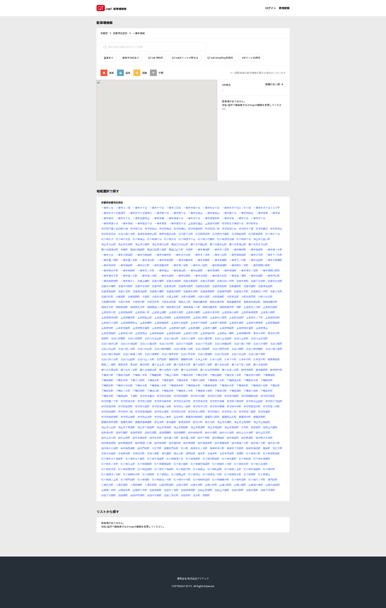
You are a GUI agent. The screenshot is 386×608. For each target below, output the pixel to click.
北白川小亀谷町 (148, 343)
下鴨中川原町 (198, 380)
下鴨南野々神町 (203, 390)
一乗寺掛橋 (158, 218)
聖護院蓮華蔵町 (143, 422)
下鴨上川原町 (171, 375)
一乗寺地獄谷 (246, 213)
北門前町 (161, 359)
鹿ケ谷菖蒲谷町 (109, 249)
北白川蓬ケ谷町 (126, 233)
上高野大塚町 (176, 312)
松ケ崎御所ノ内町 (222, 463)
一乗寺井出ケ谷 (211, 207)
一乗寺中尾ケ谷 (191, 207)
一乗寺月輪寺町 (162, 254)
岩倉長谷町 (170, 286)
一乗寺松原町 (183, 275)
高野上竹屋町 (270, 427)
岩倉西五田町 (202, 286)
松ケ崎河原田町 (211, 458)
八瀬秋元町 (107, 484)
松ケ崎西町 (148, 474)
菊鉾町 (105, 338)
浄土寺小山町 (108, 427)
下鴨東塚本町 (210, 385)
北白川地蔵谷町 (223, 343)
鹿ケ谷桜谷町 (222, 364)
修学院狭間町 (108, 411)
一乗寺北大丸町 (182, 254)
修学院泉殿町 (181, 395)
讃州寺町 (145, 364)
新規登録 (284, 8)
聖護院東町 (127, 422)
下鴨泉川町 (107, 375)
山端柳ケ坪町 (140, 490)
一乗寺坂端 (262, 213)
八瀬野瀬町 (136, 484)
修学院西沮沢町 (252, 406)
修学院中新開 (217, 406)
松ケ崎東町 (250, 474)
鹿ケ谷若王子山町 (258, 244)
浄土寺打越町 (142, 244)
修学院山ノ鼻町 (162, 416)
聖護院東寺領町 (109, 422)
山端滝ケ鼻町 (255, 484)
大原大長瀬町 (188, 296)
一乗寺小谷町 (219, 254)
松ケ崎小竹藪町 (206, 239)
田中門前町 (144, 448)
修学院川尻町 (145, 401)
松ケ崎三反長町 (259, 463)
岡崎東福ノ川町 (191, 307)
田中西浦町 (247, 437)
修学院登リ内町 (271, 406)
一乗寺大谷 (107, 254)
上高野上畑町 (159, 312)
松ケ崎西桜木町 (131, 474)
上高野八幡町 (210, 328)
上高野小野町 (268, 312)
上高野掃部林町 (182, 317)
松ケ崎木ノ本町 (109, 463)
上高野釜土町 (145, 317)
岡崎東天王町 (173, 307)
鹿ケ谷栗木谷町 (182, 364)
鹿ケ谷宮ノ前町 (230, 369)
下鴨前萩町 (107, 390)
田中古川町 (274, 443)
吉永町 (196, 495)
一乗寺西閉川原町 (260, 265)
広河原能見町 (239, 233)
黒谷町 (134, 364)
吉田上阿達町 (205, 490)
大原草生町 (233, 296)
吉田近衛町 (252, 490)
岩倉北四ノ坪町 (225, 280)
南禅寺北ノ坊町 (199, 448)
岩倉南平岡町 (224, 291)
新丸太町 (210, 422)
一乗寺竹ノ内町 (237, 260)
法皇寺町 (212, 453)
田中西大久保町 (264, 437)
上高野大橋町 (193, 312)
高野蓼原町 (136, 432)
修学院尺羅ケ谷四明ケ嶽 (114, 228)
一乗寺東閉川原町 (270, 270)
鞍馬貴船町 (274, 359)
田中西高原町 (108, 443)
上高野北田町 (236, 317)
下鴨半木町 (141, 385)
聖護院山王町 (229, 416)
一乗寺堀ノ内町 (148, 275)
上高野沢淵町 (212, 223)
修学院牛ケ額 (246, 228)
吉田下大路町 (108, 495)
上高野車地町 (272, 317)
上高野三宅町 (190, 333)
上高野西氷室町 (141, 328)
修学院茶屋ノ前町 (161, 406)
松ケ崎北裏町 (229, 458)
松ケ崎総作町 (183, 469)
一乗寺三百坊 (173, 207)
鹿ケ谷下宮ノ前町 (241, 364)
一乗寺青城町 (202, 249)
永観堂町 (120, 296)
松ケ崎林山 (194, 474)
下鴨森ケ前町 (251, 390)
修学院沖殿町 (231, 395)
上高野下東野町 (218, 322)
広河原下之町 (186, 233)
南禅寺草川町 (217, 448)
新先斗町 (198, 422)
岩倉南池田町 (140, 291)
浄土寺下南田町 (146, 427)
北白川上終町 (241, 338)
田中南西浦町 (128, 448)
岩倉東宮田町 (108, 291)
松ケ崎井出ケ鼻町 (135, 458)
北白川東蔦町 (152, 354)
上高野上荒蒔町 (162, 317)
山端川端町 (240, 484)
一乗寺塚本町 (108, 265)
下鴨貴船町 (269, 375)
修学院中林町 (234, 406)
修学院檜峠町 (195, 228)
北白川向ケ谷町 (109, 359)
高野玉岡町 (151, 432)
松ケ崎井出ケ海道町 (112, 458)
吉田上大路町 (222, 490)
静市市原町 (247, 369)
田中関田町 (218, 437)
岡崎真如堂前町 (252, 301)
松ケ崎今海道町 (155, 458)
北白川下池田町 (184, 343)
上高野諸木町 (207, 333)
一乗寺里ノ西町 (109, 260)
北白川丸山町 (239, 354)
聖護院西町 (259, 416)
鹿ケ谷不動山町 (199, 244)
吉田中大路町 (154, 495)
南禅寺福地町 (253, 448)
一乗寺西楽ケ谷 (109, 223)
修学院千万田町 (273, 401)
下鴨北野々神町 (252, 375)
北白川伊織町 (118, 338)
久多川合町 (216, 359)
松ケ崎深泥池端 (225, 239)
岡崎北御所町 (217, 301)
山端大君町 (182, 484)
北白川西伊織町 (162, 348)
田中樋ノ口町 (258, 443)
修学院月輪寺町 (162, 401)
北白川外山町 (108, 348)
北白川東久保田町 (111, 354)
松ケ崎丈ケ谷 (272, 233)
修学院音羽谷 (108, 233)
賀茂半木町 (274, 333)
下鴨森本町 (267, 390)
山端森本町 (124, 490)
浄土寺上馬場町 (242, 422)
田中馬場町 (189, 443)
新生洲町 (159, 422)
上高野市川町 (108, 312)
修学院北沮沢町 (182, 401)
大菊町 (146, 296)
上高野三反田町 (179, 322)
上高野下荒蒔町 (199, 322)
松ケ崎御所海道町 (200, 463)
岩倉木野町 (242, 280)
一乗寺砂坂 (228, 218)
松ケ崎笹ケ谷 (243, 239)
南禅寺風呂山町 (167, 233)
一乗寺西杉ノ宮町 (238, 265)
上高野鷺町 (146, 322)
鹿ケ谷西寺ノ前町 (169, 369)
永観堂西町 (134, 296)
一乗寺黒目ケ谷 (177, 223)
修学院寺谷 (252, 223)
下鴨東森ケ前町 (259, 385)
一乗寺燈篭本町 (211, 218)
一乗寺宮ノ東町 (237, 275)
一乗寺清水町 (147, 260)
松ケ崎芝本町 (108, 469)
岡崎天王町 (107, 307)
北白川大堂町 (260, 343)
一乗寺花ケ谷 (258, 218)
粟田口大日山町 (179, 244)
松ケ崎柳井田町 (201, 479)
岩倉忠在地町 (275, 280)
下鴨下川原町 (137, 380)
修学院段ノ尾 (212, 228)
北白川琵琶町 (205, 354)
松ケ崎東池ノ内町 (212, 474)
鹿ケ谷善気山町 (218, 244)
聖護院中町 (245, 416)
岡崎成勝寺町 (270, 301)
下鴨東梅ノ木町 (158, 385)
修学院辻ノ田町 (182, 406)
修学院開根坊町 (249, 395)
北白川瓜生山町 (153, 338)
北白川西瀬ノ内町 (183, 348)
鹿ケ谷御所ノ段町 (202, 364)
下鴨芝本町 (122, 380)
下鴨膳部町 (156, 375)
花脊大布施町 (108, 453)
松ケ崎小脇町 (181, 463)
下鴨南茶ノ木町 (184, 390)
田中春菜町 (175, 443)
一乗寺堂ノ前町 (179, 265)
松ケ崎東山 (264, 474)
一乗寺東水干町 (109, 275)
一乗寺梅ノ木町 (273, 249)
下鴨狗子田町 (123, 375)
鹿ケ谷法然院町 (189, 369)
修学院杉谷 (136, 228)
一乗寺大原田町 (124, 254)
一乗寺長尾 (127, 223)
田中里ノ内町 (171, 437)
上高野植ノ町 (142, 312)
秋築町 (124, 249)
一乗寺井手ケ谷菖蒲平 (113, 213)
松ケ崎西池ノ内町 (111, 474)
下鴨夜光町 (107, 395)
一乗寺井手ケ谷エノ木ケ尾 (236, 207)
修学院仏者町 (161, 411)
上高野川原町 (200, 317)
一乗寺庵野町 (239, 249)
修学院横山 (180, 228)
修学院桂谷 (151, 228)
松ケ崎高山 (199, 469)
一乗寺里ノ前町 (129, 260)
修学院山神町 (128, 416)
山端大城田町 (272, 484)
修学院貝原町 (268, 395)
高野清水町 (107, 432)
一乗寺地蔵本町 (184, 260)
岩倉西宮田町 (219, 286)
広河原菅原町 (255, 233)
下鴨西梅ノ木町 (215, 380)
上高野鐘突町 (128, 317)
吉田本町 (186, 495)
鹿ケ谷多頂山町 (237, 244)
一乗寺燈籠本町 (160, 265)
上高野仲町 (107, 328)
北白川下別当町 (203, 343)
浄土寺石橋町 (224, 422)
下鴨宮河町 (221, 390)
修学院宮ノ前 (229, 411)
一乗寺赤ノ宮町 (220, 249)
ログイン (270, 8)
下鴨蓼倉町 (168, 380)
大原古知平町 (248, 296)
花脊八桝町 (153, 453)
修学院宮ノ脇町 (247, 411)
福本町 (201, 453)
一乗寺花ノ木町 (146, 270)
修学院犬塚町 (198, 395)
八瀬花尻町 (151, 484)
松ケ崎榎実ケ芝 (174, 458)
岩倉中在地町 (142, 286)
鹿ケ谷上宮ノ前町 (161, 364)
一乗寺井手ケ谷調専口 (140, 213)
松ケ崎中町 (269, 469)
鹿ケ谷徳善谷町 (148, 369)
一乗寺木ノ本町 (201, 254)
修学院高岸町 (108, 406)
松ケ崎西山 (163, 474)
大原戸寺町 (124, 301)
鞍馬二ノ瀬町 (108, 364)
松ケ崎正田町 (145, 469)
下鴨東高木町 (193, 385)
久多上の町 (201, 359)
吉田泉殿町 (156, 490)
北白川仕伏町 (166, 343)
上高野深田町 (108, 333)
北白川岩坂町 (135, 338)
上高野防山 (141, 333)
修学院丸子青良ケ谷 (233, 223)
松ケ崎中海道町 (252, 469)
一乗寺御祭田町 (237, 254)
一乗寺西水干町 (109, 270)
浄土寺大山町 (108, 244)
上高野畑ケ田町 (177, 328)
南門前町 (272, 479)
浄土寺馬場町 (198, 427)
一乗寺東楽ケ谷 (174, 218)
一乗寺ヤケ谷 (157, 207)
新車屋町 (171, 422)
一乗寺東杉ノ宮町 (248, 270)
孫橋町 (240, 453)
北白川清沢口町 (109, 343)
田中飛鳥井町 (195, 432)
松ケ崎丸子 (107, 239)
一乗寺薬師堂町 (109, 280)
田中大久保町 (227, 432)
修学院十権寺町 (235, 401)
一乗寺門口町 (272, 275)
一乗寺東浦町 (229, 270)
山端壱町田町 (166, 484)
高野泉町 (256, 427)
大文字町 (157, 448)
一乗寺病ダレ (128, 280)
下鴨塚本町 (182, 380)
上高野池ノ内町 (252, 307)
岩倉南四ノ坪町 (259, 291)
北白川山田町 (128, 359)
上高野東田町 (227, 328)
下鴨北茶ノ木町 (232, 375)
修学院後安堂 (200, 401)
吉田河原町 (238, 490)
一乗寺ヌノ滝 (123, 207)
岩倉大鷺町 (158, 280)
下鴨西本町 (107, 385)
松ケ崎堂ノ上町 (232, 469)
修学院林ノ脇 (125, 411)
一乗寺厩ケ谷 (229, 213)
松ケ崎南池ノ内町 (161, 479)
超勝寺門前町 (171, 448)
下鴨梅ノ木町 (140, 375)
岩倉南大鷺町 (157, 291)
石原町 (189, 249)
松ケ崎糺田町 (214, 469)
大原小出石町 (265, 296)
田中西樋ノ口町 (143, 443)
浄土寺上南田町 (261, 422)
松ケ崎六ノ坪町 (256, 479)
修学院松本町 (178, 411)
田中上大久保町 (244, 432)
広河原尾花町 (202, 233)
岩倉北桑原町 (190, 280)
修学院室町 (264, 411)
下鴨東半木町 (227, 385)
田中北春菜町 (140, 437)
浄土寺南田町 (231, 427)
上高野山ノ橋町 (225, 333)
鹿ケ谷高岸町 (260, 364)
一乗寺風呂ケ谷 (143, 223)
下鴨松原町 (139, 390)
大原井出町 (158, 296)
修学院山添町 (145, 416)
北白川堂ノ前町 (126, 348)
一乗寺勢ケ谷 (178, 213)
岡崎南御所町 (227, 307)
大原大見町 (204, 296)
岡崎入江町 (185, 301)
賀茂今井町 (259, 333)
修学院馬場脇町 (143, 411)
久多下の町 (230, 359)
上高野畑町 (194, 328)
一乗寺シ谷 (107, 207)
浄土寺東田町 (214, 427)
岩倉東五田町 (265, 286)
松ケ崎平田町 (128, 479)
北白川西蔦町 (202, 348)
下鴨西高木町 (234, 380)
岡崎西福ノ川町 (155, 307)
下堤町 (134, 395)
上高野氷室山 (195, 223)
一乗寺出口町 (142, 265)
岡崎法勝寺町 (210, 307)
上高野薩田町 (161, 322)
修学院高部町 (125, 406)
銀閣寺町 (174, 359)
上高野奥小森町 (230, 312)
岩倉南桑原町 (207, 291)
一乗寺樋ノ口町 (129, 275)
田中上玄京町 (263, 432)
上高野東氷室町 (244, 328)
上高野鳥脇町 (272, 322)
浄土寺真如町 (164, 427)
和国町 (206, 495)
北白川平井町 (188, 354)
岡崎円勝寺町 (200, 301)
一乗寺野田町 (128, 270)
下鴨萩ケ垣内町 (124, 385)
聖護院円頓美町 (194, 416)
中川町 (184, 448)
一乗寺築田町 (125, 265)
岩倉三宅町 (276, 291)
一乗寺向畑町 (255, 275)
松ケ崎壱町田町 (271, 453)
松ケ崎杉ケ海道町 (164, 469)
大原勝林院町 (108, 301)
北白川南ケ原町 (256, 354)
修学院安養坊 (147, 395)
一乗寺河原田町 (143, 254)
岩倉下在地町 (258, 280)
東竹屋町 (166, 453)
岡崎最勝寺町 (234, 301)
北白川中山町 (145, 348)
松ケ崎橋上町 (178, 474)
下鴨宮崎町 (235, 390)
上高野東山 (262, 328)
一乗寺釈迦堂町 (165, 260)
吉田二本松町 (171, 495)
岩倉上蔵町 (144, 280)
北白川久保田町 (129, 343)
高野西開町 (165, 432)
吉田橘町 (123, 495)
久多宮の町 (259, 359)
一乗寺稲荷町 (255, 249)
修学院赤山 (276, 228)
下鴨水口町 (153, 390)
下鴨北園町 (216, 375)
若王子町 (277, 448)
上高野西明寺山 (129, 322)
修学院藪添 (262, 228)
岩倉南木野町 (190, 291)
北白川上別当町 (259, 338)
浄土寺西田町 (181, 427)
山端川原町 (226, 484)
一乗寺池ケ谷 (193, 218)
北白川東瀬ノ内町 (132, 354)
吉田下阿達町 (268, 490)
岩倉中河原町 (125, 286)
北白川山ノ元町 (146, 359)
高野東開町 (180, 432)
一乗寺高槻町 (219, 260)
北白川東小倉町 (273, 348)
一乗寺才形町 (255, 254)
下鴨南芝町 (168, 390)
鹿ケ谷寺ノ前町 (129, 369)
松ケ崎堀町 (144, 479)
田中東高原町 (205, 443)
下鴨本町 (275, 385)
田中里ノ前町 (188, 437)
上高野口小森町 (109, 322)
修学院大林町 (214, 395)
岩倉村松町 (107, 296)
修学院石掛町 (164, 395)
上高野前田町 (157, 333)
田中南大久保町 (109, 448)
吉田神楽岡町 (188, 490)
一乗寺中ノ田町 (199, 265)
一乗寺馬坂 (160, 223)
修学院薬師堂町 (109, 416)
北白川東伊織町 (254, 348)
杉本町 (244, 427)
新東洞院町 (185, 422)
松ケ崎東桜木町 (232, 474)
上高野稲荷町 (125, 312)
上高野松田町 (173, 333)
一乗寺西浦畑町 (218, 265)
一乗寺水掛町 (200, 275)
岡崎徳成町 (122, 307)
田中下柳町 (204, 437)
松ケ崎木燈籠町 (261, 458)
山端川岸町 (211, 484)
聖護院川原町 (212, 416)
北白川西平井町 (220, 348)
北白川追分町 (171, 338)
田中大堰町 (211, 432)
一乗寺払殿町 (195, 270)
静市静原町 (262, 369)
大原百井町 (153, 301)
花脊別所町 (139, 453)
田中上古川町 (108, 437)
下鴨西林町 (267, 380)
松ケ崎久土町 (128, 463)
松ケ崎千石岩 (123, 239)
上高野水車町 (236, 322)
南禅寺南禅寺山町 (147, 233)
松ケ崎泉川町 (253, 453)
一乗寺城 (275, 213)
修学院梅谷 (165, 228)
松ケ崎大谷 (170, 239)
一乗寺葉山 (163, 270)
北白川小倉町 (188, 338)
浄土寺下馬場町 (126, 427)
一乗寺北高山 (195, 213)
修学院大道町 (142, 406)
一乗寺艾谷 (242, 218)
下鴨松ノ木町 (123, 390)
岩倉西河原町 (186, 286)
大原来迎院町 (169, 301)
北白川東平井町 (170, 354)
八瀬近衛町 (122, 484)
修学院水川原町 (196, 411)
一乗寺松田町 (166, 275)
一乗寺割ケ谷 (161, 213)
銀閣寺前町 (187, 359)
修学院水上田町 (254, 401)
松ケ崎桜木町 (241, 463)
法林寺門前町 (227, 453)
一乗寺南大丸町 (218, 275)
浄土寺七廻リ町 (261, 239)
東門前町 (190, 453)
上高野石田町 (270, 307)
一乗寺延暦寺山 (141, 218)
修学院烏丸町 (128, 401)
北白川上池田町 (223, 338)
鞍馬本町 (123, 364)
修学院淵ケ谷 (229, 228)
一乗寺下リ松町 (273, 254)
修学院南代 (213, 411)
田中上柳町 (124, 437)
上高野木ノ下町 (254, 317)
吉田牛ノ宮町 (171, 490)
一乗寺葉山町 (178, 270)
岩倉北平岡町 (207, 280)
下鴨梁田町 (122, 395)
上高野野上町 (159, 328)
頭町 (238, 307)
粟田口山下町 (176, 249)
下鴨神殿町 (107, 380)
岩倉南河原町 (173, 291)
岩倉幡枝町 (235, 286)
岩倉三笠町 (124, 291)
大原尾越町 (218, 296)
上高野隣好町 (243, 333)
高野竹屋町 (122, 432)
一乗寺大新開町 (273, 260)
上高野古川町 (125, 333)
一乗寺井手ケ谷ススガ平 (266, 207)
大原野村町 (139, 301)
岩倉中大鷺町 (108, 286)
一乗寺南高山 (212, 213)
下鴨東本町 (242, 385)
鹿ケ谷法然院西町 (210, 369)
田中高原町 (233, 437)
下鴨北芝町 (201, 375)
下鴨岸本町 (187, 375)
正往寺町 (178, 416)
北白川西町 (238, 348)
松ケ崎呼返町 (239, 479)
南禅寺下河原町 (235, 448)
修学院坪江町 (200, 406)
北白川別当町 (222, 354)
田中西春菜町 (125, 443)
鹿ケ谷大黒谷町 (109, 369)
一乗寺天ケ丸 (123, 218)
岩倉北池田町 (173, 280)
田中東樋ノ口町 (240, 443)
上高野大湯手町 (211, 312)
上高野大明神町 (254, 322)
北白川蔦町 (276, 343)
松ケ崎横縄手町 (220, 479)
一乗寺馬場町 (212, 270)
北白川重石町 (205, 338)
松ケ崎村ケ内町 (182, 479)
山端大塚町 (197, 484)
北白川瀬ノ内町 (242, 343)
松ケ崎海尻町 (193, 458)
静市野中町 (276, 369)
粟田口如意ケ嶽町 (156, 249)
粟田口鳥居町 (137, 249)
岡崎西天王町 (137, 307)
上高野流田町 (123, 328)
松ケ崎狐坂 (245, 458)
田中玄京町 (156, 437)
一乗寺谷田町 (255, 260)
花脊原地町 (124, 453)
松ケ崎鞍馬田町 (162, 463)
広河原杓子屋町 (220, 233)
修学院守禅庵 (217, 401)
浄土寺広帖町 (125, 244)
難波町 (266, 448)
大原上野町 (172, 296)
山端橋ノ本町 (108, 490)
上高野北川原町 (218, 317)
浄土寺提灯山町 (160, 244)
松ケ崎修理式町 (126, 469)
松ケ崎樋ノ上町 (109, 479)
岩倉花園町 (250, 286)
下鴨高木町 (153, 380)
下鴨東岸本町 (176, 385)
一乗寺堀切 (107, 218)
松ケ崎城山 (139, 239)
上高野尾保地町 (109, 317)
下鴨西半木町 (251, 380)
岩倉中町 (157, 286)
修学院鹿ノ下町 (109, 401)
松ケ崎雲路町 (145, 463)
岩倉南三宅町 (241, 291)
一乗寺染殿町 (202, 260)
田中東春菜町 (222, 443)
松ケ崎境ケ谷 (154, 239)
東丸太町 (178, 453)
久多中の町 (245, 359)
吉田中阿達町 (137, 495)
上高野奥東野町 (249, 312)
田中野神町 (160, 443)
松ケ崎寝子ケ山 (187, 239)
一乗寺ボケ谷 (140, 207)
